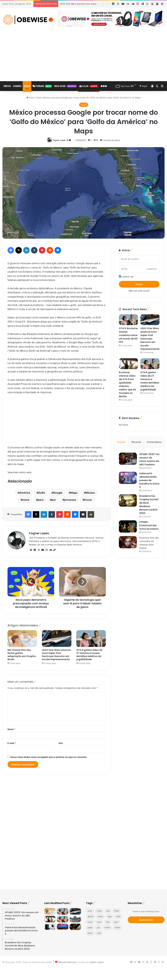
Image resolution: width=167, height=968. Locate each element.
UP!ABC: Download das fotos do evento (149, 525)
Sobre (117, 927)
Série (90, 933)
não (107, 922)
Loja (89, 86)
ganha (90, 916)
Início (7, 86)
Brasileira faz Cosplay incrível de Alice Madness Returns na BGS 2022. (148, 504)
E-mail (12, 743)
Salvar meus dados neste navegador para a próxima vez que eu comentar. (48, 757)
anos (90, 911)
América (24, 492)
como (99, 911)
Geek (27, 86)
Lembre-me (127, 276)
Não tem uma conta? (139, 290)
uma (99, 933)
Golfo (41, 492)
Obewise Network (67, 962)
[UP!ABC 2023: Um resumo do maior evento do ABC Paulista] (128, 459)
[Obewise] (27, 20)
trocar (88, 499)
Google (57, 492)
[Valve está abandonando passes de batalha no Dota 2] (128, 478)
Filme (116, 911)
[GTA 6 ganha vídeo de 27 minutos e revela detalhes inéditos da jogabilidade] (91, 638)
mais (118, 916)
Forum (43, 86)
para (40, 499)
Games (17, 86)
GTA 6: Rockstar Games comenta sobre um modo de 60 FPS (128, 335)
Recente (136, 442)
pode (90, 927)
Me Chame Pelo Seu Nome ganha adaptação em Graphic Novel (22, 654)
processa (70, 499)
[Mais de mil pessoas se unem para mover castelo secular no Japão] (75, 919)
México (90, 492)
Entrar (139, 284)
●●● (104, 86)
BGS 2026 (65, 86)
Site (61, 743)
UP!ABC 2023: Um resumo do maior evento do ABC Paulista (149, 459)
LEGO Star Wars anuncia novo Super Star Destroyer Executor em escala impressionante (56, 654)
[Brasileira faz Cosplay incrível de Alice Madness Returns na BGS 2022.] (128, 500)
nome (26, 499)
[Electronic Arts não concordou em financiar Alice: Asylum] (128, 542)
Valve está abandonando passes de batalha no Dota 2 (149, 480)
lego (110, 916)
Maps (73, 492)
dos (108, 911)
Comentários (154, 442)
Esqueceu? (152, 269)
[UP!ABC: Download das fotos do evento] (128, 526)
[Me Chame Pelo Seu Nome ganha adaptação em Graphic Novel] (22, 638)
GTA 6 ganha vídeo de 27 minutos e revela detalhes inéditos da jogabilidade (89, 654)
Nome (11, 729)
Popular (121, 442)
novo (99, 922)
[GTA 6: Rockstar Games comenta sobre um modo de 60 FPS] (128, 319)
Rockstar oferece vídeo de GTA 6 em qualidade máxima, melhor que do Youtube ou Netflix (127, 384)
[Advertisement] (83, 57)
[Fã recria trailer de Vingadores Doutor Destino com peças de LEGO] (75, 927)
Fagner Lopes (59, 140)
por (54, 499)
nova (90, 922)
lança (100, 916)
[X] (39, 550)
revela (107, 927)
